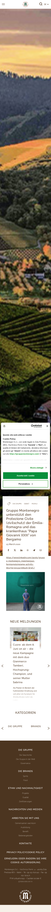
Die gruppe (25, 750)
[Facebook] (8, 550)
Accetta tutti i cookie (25, 476)
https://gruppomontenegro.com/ (24, 454)
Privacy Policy (16, 852)
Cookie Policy (35, 852)
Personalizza (24, 484)
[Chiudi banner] (47, 426)
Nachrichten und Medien (25, 809)
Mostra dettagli (36, 468)
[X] (15, 550)
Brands (36, 726)
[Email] (40, 550)
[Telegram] (34, 550)
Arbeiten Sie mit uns (25, 818)
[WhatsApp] (28, 550)
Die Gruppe (15, 726)
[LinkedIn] (21, 550)
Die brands (25, 771)
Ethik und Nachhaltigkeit (25, 788)
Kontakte (25, 843)
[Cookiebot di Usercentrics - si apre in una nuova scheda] (31, 426)
